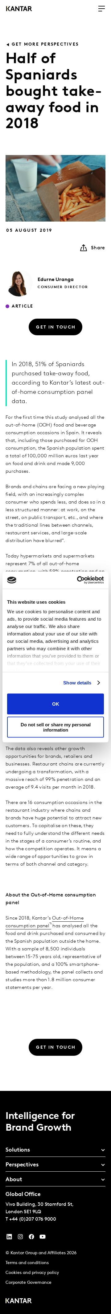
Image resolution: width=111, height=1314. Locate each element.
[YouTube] (9, 1238)
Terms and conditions (27, 1263)
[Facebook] (31, 1238)
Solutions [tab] (18, 1150)
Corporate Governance (28, 1282)
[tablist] (55, 1202)
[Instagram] (20, 1238)
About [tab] (14, 1180)
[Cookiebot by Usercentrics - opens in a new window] (78, 580)
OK (55, 704)
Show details (77, 682)
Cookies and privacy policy (32, 1273)
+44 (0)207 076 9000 (32, 1219)
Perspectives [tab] (22, 1165)
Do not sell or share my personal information (56, 727)
